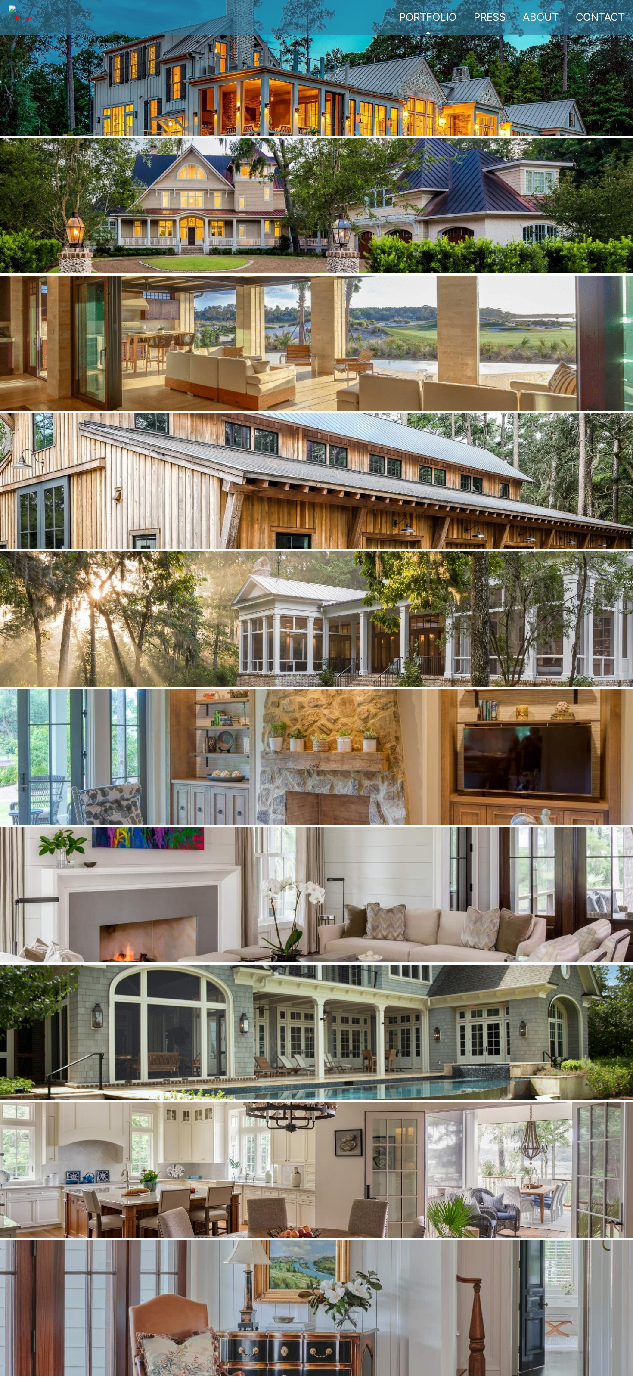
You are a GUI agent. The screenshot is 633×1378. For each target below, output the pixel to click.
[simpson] (21, 17)
